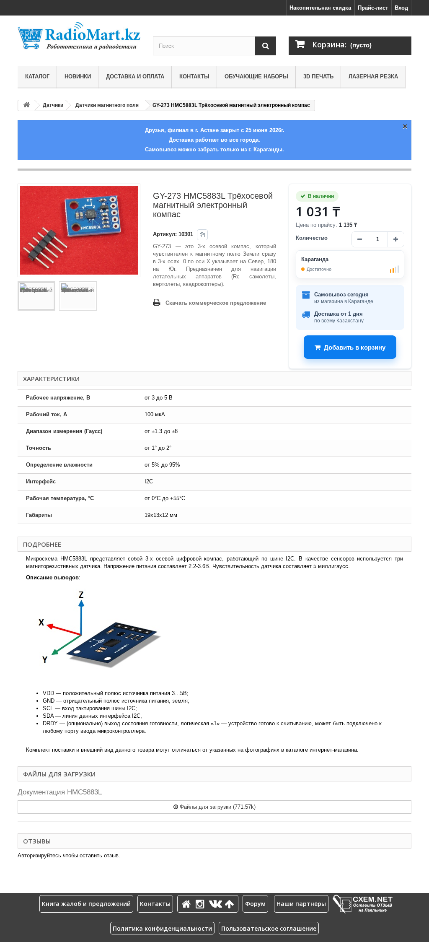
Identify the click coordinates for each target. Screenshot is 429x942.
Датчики (53, 105)
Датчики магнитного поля (107, 105)
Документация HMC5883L (60, 792)
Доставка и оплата (135, 76)
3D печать (318, 76)
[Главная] (188, 904)
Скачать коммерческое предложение (215, 303)
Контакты (194, 76)
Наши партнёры (301, 904)
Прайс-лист (373, 8)
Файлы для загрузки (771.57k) (217, 807)
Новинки (78, 76)
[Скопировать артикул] (202, 234)
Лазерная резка (373, 76)
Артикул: (165, 234)
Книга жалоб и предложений (86, 904)
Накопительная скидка (320, 8)
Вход (401, 8)
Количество (312, 238)
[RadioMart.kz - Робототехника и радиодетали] (79, 36)
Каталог (37, 76)
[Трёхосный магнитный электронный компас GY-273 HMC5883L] (36, 296)
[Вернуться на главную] (26, 105)
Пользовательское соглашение (268, 928)
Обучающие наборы (256, 76)
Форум (255, 904)
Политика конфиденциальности (162, 928)
